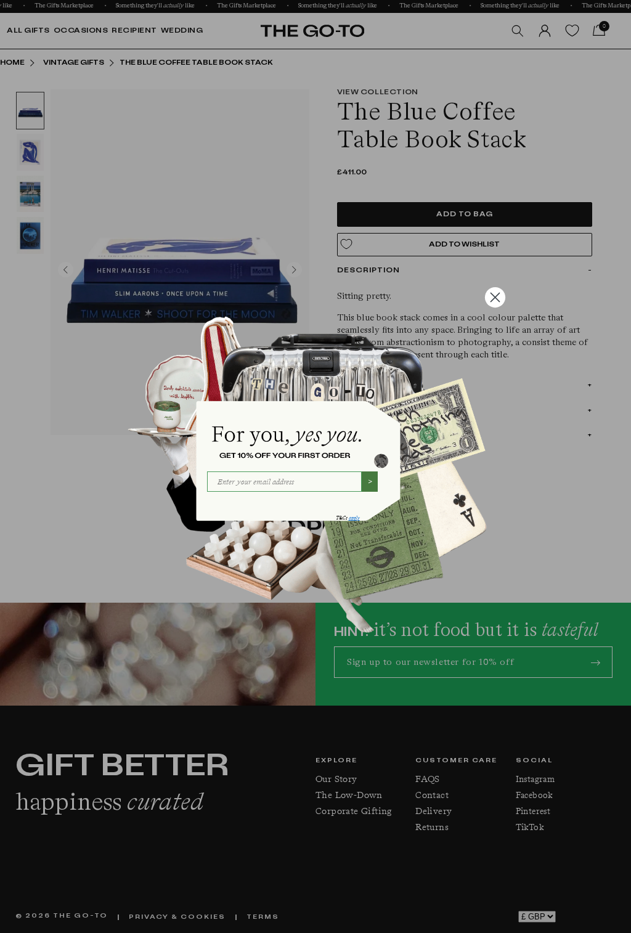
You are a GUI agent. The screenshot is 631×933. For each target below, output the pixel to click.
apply (354, 518)
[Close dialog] (495, 297)
